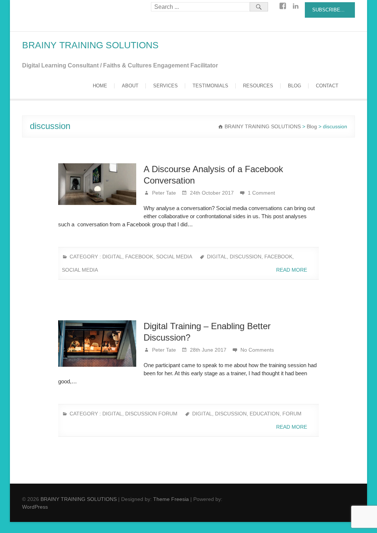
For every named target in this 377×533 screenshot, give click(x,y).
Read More (292, 270)
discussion (245, 256)
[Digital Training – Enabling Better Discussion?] (97, 343)
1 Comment (261, 193)
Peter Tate (163, 193)
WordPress (35, 507)
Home (100, 85)
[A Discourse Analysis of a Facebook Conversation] (97, 184)
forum (292, 414)
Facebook (139, 256)
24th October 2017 (211, 193)
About (130, 85)
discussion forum (151, 414)
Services (165, 85)
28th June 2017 (207, 350)
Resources (258, 85)
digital (217, 256)
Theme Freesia (171, 499)
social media (174, 256)
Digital (112, 256)
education (264, 414)
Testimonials (210, 85)
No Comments (257, 350)
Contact (327, 85)
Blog (294, 85)
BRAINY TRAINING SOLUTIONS (90, 45)
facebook (278, 256)
